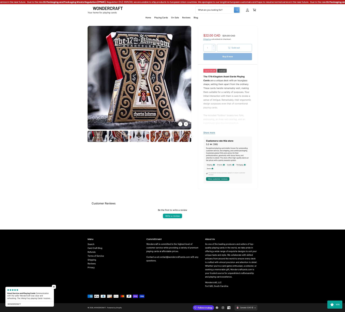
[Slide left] (180, 124)
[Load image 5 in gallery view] (181, 136)
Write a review (172, 216)
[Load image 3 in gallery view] (139, 136)
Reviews (92, 263)
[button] (254, 9)
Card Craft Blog (95, 248)
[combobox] (217, 9)
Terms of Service (96, 256)
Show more (209, 132)
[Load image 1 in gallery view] (97, 136)
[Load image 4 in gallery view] (160, 136)
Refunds (92, 252)
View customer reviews (217, 179)
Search (91, 244)
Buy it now (227, 56)
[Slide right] (186, 124)
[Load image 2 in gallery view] (118, 136)
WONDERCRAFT (100, 308)
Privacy (91, 267)
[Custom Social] (229, 308)
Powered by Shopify (114, 308)
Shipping (207, 39)
